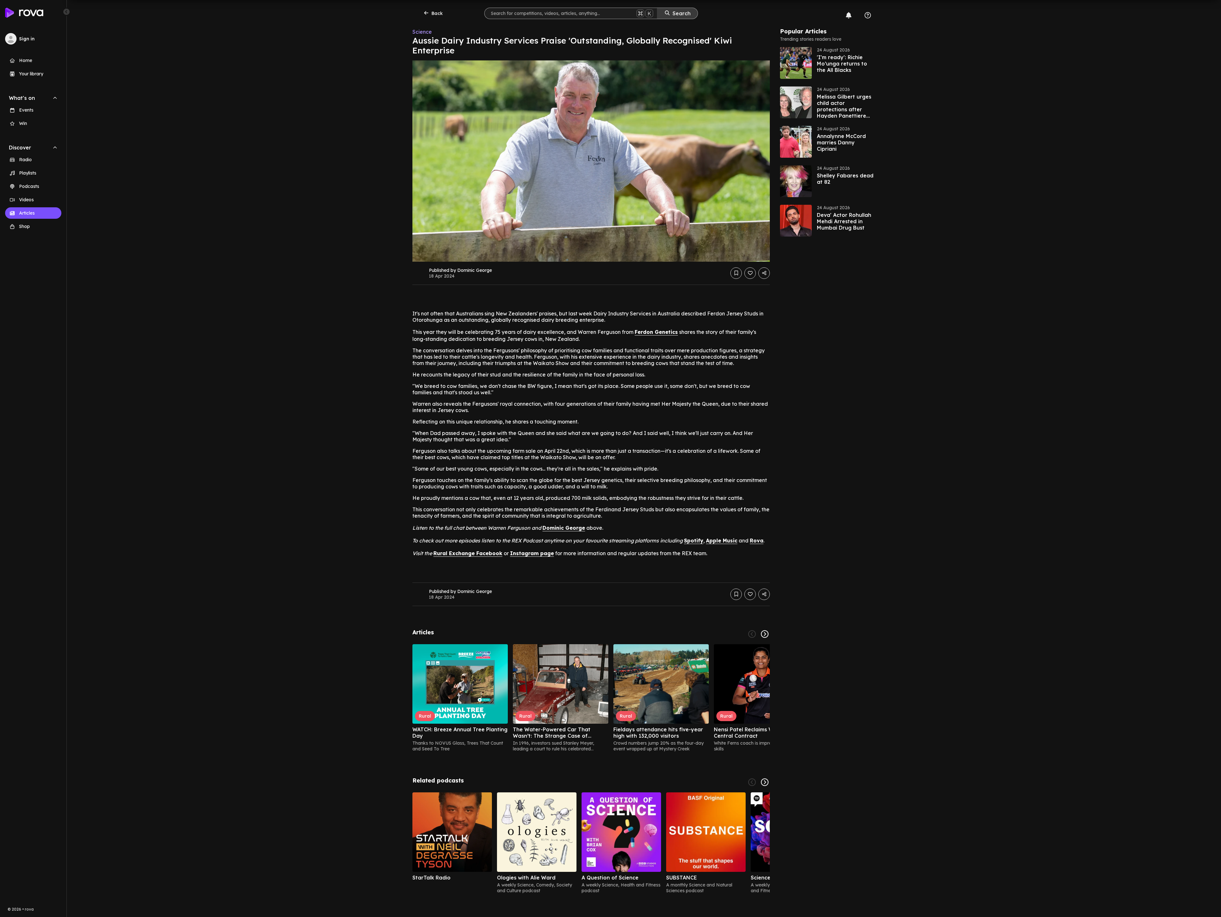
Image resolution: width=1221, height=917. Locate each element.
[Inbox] (848, 15)
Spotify (693, 540)
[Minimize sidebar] (66, 12)
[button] (827, 63)
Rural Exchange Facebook (467, 553)
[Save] (736, 273)
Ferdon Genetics (656, 332)
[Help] (867, 15)
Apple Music (721, 540)
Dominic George (563, 528)
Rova (756, 540)
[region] (591, 698)
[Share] (764, 273)
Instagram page (532, 553)
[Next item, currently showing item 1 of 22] (765, 634)
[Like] (750, 273)
